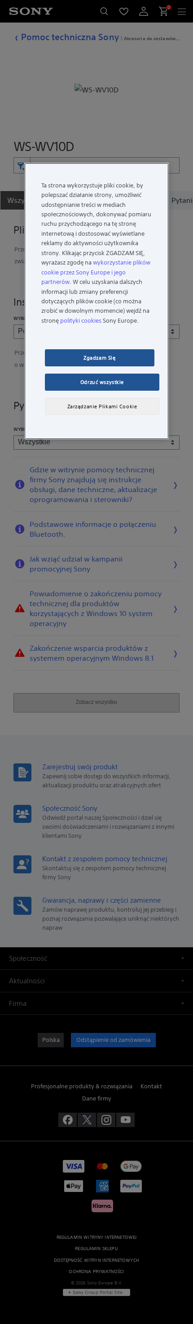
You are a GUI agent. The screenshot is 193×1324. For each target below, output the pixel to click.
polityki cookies (80, 320)
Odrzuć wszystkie (102, 382)
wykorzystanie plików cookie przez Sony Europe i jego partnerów (95, 272)
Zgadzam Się (99, 357)
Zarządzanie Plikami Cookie (102, 406)
